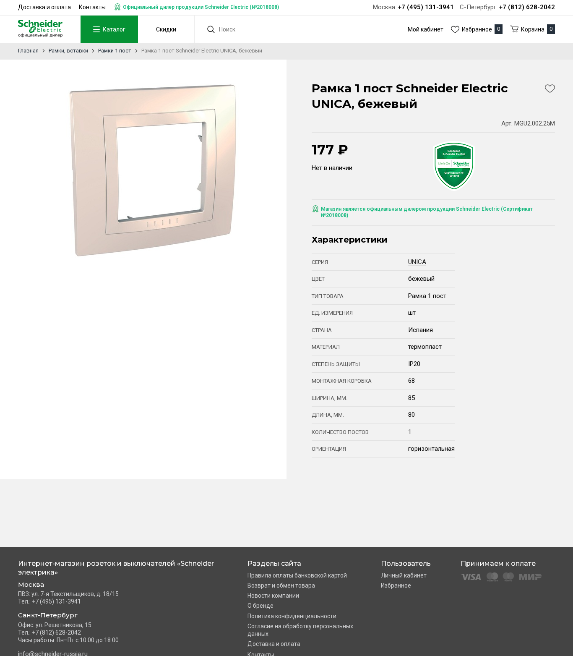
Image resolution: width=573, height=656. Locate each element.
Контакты (92, 7)
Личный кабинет (404, 575)
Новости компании (273, 595)
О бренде (260, 605)
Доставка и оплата (44, 7)
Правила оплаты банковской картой (297, 575)
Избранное (396, 585)
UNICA (417, 262)
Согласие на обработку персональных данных (300, 630)
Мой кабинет (425, 29)
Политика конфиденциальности (291, 616)
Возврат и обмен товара (281, 585)
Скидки (166, 29)
